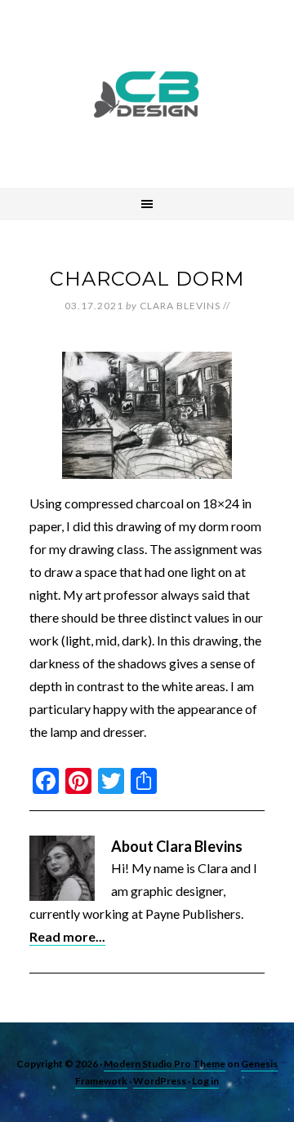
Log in (205, 1081)
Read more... (67, 936)
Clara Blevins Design (147, 94)
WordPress (159, 1081)
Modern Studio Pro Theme (164, 1064)
